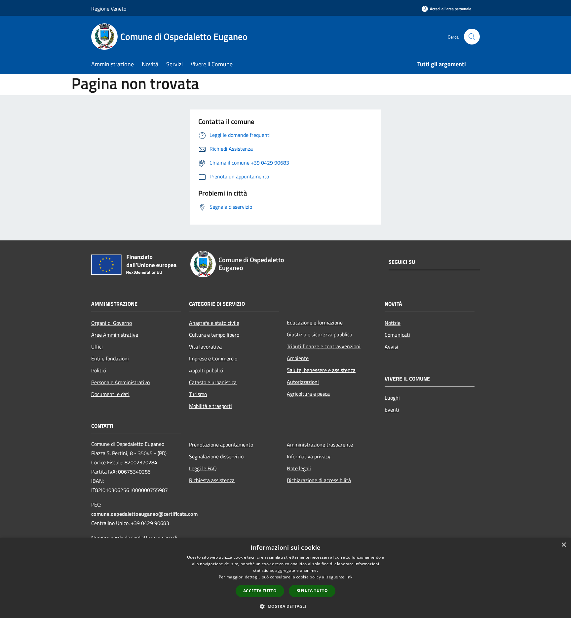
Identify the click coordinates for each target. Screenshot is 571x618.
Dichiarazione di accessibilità (319, 480)
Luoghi (392, 398)
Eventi (392, 410)
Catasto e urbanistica (213, 382)
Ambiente (298, 358)
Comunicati (397, 335)
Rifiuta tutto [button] (312, 590)
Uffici (97, 347)
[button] (285, 606)
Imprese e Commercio (213, 358)
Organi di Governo (111, 323)
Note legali (299, 468)
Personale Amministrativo (120, 382)
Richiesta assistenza (212, 480)
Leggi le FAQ (203, 468)
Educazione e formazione (315, 322)
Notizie (392, 323)
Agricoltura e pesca (308, 394)
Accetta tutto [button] (260, 591)
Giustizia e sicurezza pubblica (319, 334)
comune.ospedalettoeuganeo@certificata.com (144, 514)
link (349, 577)
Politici (98, 370)
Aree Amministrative (114, 335)
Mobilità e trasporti (210, 406)
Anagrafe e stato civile (214, 323)
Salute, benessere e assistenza (321, 370)
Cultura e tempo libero (214, 335)
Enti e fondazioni (110, 358)
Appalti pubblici (206, 370)
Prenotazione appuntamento (221, 444)
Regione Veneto (108, 9)
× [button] (563, 544)
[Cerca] (472, 37)
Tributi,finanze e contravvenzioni (324, 346)
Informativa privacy (308, 456)
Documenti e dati (110, 394)
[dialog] (285, 578)
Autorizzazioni (303, 382)
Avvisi (391, 347)
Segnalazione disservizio (216, 456)
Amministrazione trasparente (320, 444)
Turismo (198, 394)
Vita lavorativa (205, 347)
